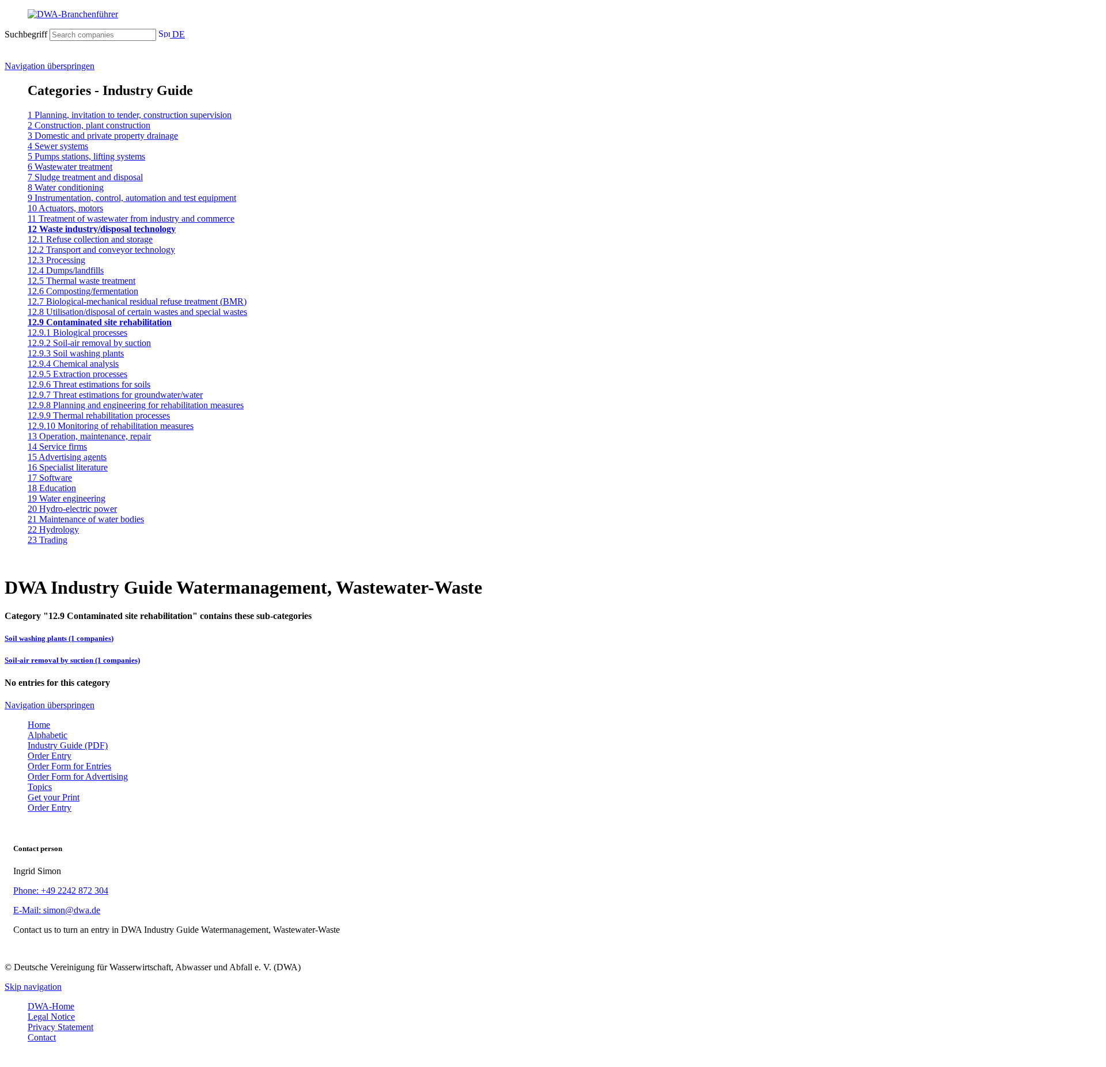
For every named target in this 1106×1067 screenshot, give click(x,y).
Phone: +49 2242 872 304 (60, 890)
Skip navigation (33, 987)
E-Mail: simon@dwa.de (56, 910)
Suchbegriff (26, 34)
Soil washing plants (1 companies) (59, 638)
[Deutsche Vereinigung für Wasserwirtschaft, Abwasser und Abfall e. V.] (553, 14)
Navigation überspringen (49, 66)
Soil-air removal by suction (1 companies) (72, 660)
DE (177, 34)
